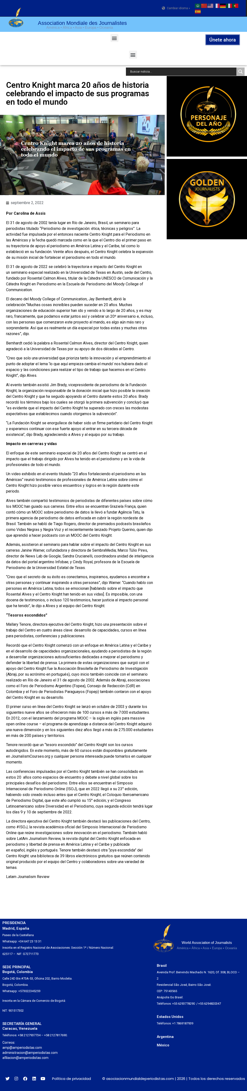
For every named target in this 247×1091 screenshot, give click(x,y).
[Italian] (229, 5)
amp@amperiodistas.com (22, 1048)
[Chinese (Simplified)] (204, 5)
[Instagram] (16, 1079)
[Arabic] (198, 5)
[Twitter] (7, 1079)
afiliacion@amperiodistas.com (25, 1058)
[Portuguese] (236, 5)
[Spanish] (198, 11)
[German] (223, 5)
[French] (217, 5)
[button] (114, 38)
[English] (210, 5)
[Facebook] (25, 1079)
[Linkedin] (34, 1079)
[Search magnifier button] (240, 72)
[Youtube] (43, 1079)
